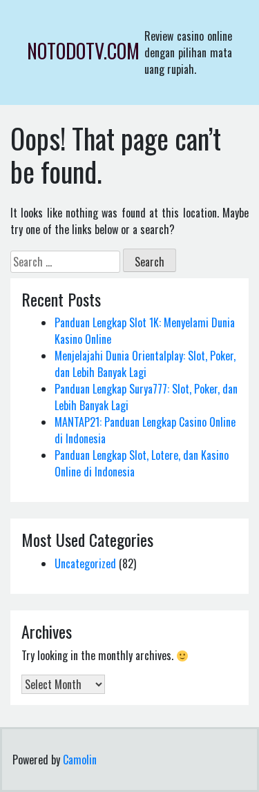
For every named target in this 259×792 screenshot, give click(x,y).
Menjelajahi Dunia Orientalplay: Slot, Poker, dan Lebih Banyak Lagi (145, 363)
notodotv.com (83, 51)
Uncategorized (85, 563)
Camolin (80, 759)
